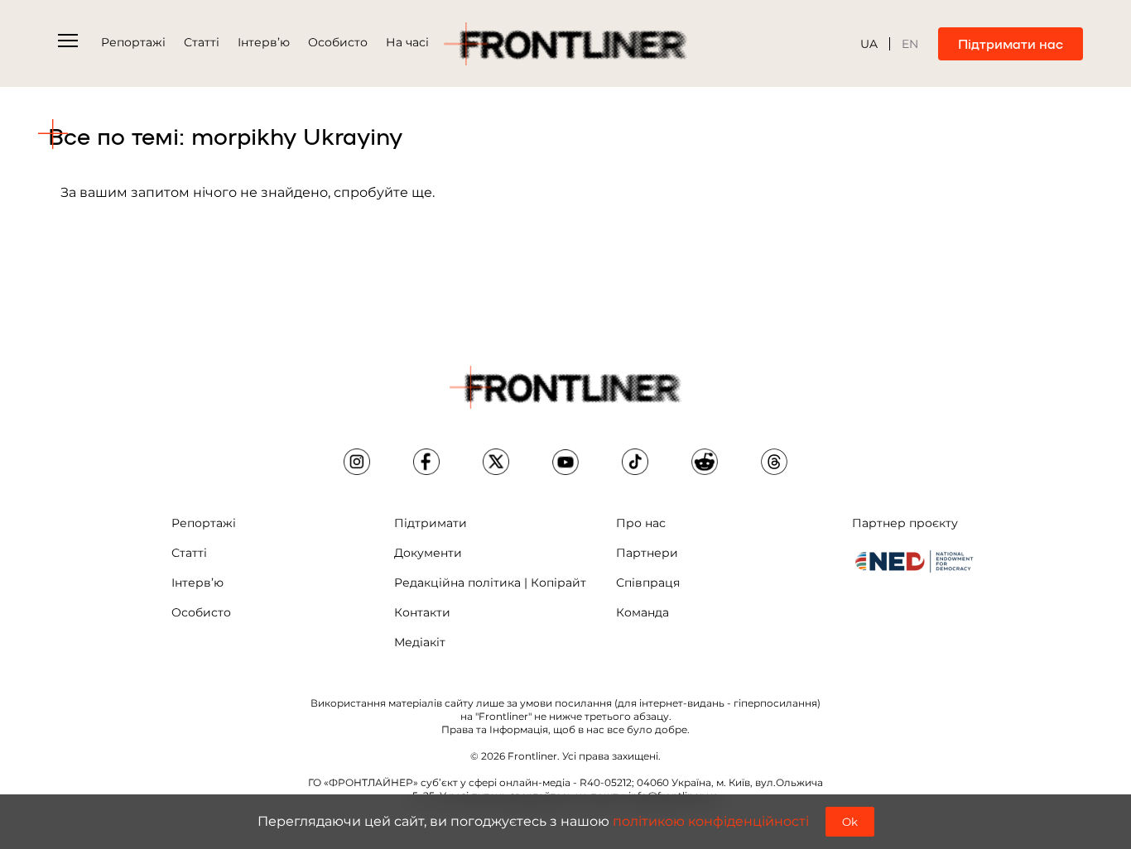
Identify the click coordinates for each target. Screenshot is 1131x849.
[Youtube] (565, 461)
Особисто (338, 42)
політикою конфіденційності (711, 821)
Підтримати (430, 523)
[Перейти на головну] (565, 43)
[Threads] (774, 461)
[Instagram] (357, 461)
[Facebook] (426, 461)
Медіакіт (419, 642)
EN (910, 43)
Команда (642, 612)
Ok (850, 821)
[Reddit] (704, 461)
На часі (407, 42)
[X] (496, 461)
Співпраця (648, 582)
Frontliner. (534, 756)
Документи (428, 552)
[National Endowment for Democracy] (914, 561)
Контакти (422, 612)
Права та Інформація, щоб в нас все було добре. (565, 729)
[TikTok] (635, 461)
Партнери (647, 552)
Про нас (641, 523)
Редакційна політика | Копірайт (490, 582)
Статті (201, 42)
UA (869, 43)
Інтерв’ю (264, 42)
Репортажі (133, 42)
